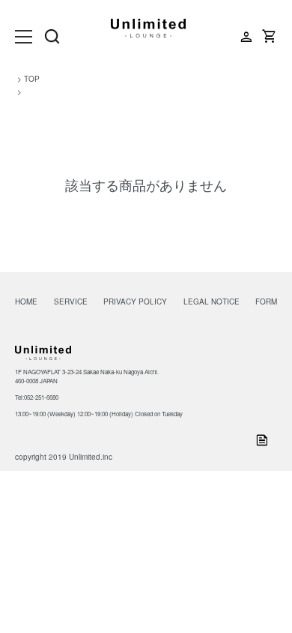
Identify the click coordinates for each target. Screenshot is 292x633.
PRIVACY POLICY (135, 301)
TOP (32, 79)
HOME (26, 301)
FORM (266, 301)
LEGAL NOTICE (211, 301)
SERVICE (71, 301)
